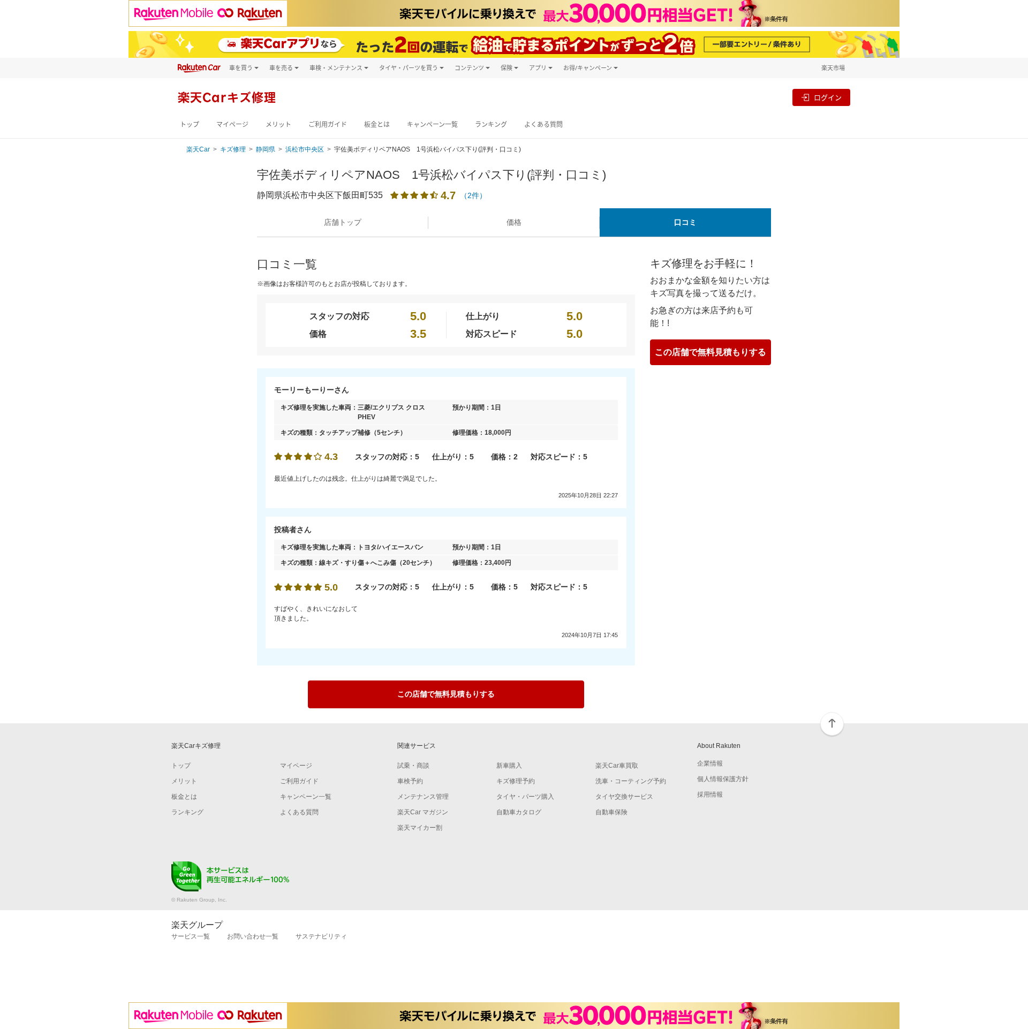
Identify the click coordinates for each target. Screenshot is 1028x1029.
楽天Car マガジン (422, 812)
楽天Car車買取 (616, 765)
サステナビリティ (321, 936)
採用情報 (710, 794)
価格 (514, 222)
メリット (278, 124)
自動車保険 (611, 812)
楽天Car (198, 149)
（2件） (473, 195)
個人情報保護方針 (723, 779)
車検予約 (410, 781)
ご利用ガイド (327, 124)
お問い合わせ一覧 (252, 936)
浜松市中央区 (304, 149)
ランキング (491, 124)
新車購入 (509, 765)
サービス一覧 (190, 936)
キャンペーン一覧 (432, 124)
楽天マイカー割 (419, 827)
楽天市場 (833, 68)
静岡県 (265, 149)
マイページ (232, 124)
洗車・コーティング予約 (630, 781)
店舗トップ (342, 222)
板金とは (377, 124)
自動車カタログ (518, 812)
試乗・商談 (413, 765)
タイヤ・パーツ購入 (525, 796)
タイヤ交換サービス (624, 796)
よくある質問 (543, 124)
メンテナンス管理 (423, 796)
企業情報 (710, 763)
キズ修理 (233, 149)
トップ (189, 124)
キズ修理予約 (515, 781)
